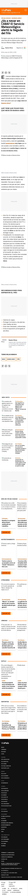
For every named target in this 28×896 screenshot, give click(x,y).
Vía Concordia (5, 803)
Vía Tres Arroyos (6, 765)
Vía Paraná (4, 801)
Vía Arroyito (4, 761)
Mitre (20, 888)
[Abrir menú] (25, 10)
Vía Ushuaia (4, 811)
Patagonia (4, 809)
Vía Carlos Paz (5, 759)
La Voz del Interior (15, 892)
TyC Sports (5, 892)
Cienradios (16, 890)
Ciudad (9, 890)
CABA (2, 753)
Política (3, 818)
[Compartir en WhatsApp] (6, 72)
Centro (3, 757)
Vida (2, 831)
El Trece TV (14, 888)
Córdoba (3, 749)
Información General (7, 822)
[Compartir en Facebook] (2, 72)
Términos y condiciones (7, 852)
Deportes (4, 827)
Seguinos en (20, 47)
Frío (18, 359)
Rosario (3, 751)
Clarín (4, 888)
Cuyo (2, 780)
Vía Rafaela (4, 799)
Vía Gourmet (4, 841)
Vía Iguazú (4, 792)
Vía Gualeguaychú (6, 805)
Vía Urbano (4, 837)
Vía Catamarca (5, 778)
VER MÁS (5, 532)
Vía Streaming (5, 839)
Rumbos (3, 845)
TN (8, 888)
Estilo (3, 829)
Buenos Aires (16, 18)
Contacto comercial (7, 857)
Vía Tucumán (4, 775)
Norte (3, 771)
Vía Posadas (4, 788)
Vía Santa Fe (4, 797)
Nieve (3, 359)
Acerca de (4, 859)
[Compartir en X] (9, 72)
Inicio (2, 747)
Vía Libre (3, 843)
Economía (4, 820)
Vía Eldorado (5, 790)
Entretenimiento (5, 825)
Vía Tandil (4, 763)
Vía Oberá (4, 795)
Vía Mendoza (4, 783)
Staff (2, 861)
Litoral (3, 786)
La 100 (3, 890)
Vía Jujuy (3, 773)
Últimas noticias (5, 816)
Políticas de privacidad (7, 854)
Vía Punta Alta (5, 768)
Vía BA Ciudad (6, 18)
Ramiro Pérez (9, 48)
